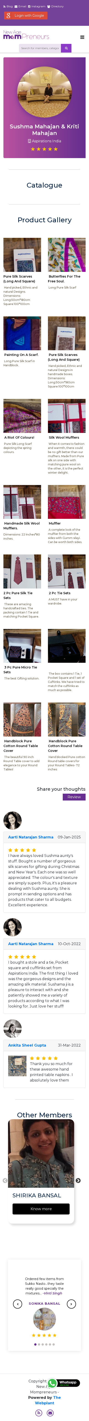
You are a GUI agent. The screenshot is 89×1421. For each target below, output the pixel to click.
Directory (57, 6)
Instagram (38, 6)
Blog (10, 6)
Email (22, 6)
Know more (41, 1209)
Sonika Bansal (44, 1304)
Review (74, 797)
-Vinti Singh (52, 1293)
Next (77, 1180)
